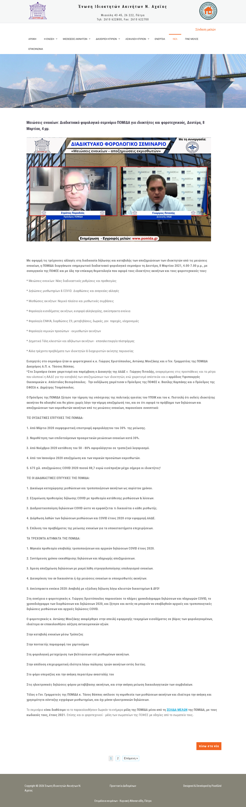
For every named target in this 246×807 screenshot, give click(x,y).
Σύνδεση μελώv (205, 29)
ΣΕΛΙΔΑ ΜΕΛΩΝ (177, 710)
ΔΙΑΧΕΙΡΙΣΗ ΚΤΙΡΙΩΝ (106, 39)
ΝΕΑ (175, 39)
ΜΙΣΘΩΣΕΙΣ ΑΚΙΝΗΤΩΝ (75, 39)
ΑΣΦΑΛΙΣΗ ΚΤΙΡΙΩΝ (135, 39)
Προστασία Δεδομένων (123, 786)
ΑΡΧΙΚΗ (32, 39)
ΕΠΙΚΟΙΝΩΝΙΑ (35, 49)
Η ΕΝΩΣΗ (49, 39)
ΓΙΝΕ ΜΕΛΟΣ (191, 39)
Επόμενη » (131, 758)
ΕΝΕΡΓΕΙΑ (160, 39)
